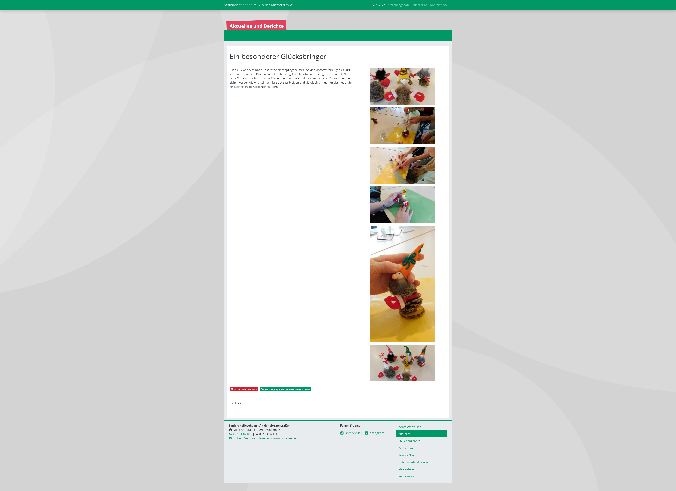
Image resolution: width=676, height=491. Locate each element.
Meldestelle (406, 469)
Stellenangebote (399, 5)
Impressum (406, 476)
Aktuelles (379, 5)
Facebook (351, 433)
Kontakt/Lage (439, 5)
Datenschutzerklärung (413, 462)
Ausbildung (419, 5)
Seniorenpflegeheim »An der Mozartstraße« (259, 4)
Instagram (376, 433)
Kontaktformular (410, 427)
